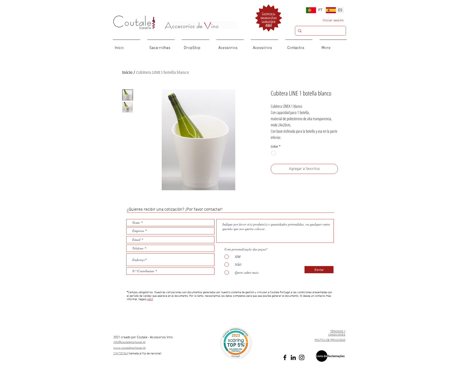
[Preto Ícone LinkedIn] (293, 357)
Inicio (127, 72)
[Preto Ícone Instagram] (301, 357)
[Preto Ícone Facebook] (284, 357)
